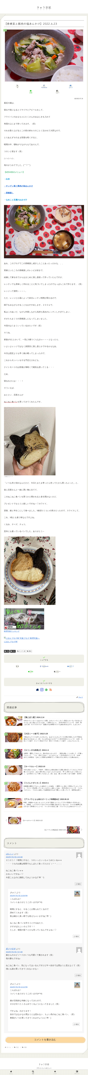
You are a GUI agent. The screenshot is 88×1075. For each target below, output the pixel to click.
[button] (57, 92)
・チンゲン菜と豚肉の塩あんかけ (18, 186)
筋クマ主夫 (11, 949)
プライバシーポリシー (44, 1068)
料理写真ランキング (11, 631)
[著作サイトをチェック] (37, 690)
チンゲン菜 (22, 651)
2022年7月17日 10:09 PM (18, 895)
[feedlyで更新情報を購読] (46, 690)
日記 (13, 651)
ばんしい (10, 854)
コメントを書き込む (45, 1039)
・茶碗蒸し (9, 193)
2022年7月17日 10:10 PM (18, 987)
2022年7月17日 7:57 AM (14, 952)
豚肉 (30, 651)
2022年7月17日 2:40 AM (14, 857)
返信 (79, 884)
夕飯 (7, 651)
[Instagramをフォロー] (42, 690)
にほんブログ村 (10, 642)
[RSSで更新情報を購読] (50, 690)
